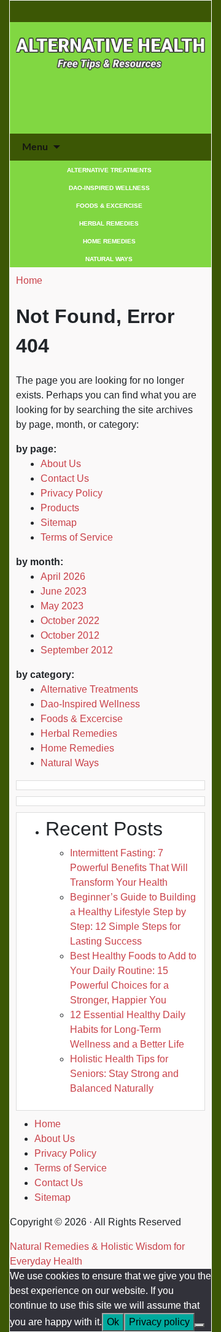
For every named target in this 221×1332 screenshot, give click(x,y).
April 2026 (63, 576)
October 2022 (70, 620)
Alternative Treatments (109, 170)
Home (29, 280)
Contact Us (65, 478)
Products (60, 508)
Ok (113, 1322)
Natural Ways (109, 259)
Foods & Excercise (109, 205)
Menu (35, 147)
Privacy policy (159, 1322)
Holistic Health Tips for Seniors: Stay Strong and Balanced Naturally (124, 1074)
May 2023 (62, 606)
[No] (199, 1325)
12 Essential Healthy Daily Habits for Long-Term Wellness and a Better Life (127, 1029)
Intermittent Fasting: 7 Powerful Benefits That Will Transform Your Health (129, 868)
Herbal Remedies (109, 223)
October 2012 (70, 635)
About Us (61, 464)
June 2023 (64, 591)
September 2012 (77, 650)
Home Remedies (109, 241)
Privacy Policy (72, 493)
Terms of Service (77, 537)
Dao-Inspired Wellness (109, 188)
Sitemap (59, 522)
